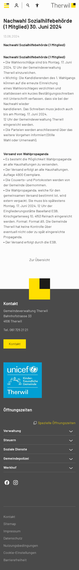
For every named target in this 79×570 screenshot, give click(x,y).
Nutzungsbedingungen (20, 545)
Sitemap (9, 524)
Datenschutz (12, 538)
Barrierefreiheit (15, 560)
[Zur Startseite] (63, 5)
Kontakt (9, 516)
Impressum (12, 531)
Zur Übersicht (39, 260)
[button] (6, 5)
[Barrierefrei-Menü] (37, 5)
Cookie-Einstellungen (19, 552)
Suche (28, 5)
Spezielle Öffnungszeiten (57, 423)
